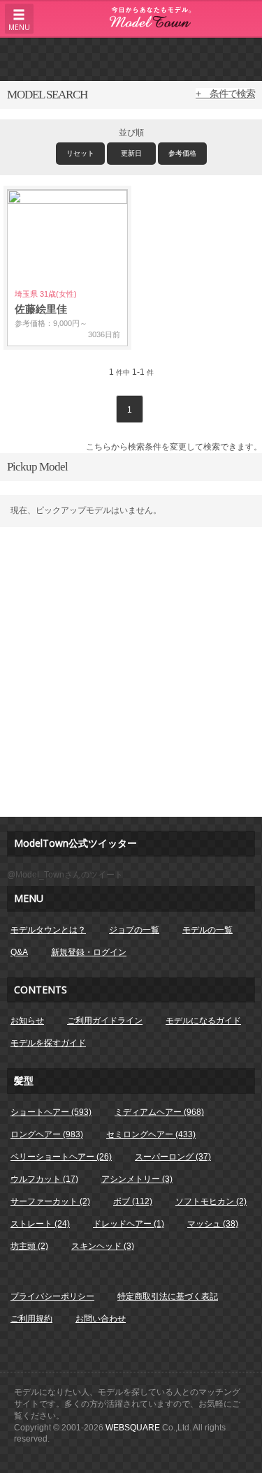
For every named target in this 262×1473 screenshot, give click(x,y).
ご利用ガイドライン (105, 1021)
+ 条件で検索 (225, 93)
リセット (80, 153)
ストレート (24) (40, 1224)
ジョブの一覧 (134, 930)
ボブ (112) (132, 1201)
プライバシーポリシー (52, 1296)
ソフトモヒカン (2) (211, 1201)
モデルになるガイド (203, 1021)
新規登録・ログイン (88, 952)
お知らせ (27, 1021)
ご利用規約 (31, 1319)
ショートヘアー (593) (51, 1112)
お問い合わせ (100, 1319)
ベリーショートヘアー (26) (61, 1157)
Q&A (19, 952)
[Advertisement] (131, 58)
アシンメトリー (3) (137, 1179)
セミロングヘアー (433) (151, 1134)
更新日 (131, 153)
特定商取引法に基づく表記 (167, 1296)
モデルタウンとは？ (48, 930)
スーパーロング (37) (173, 1157)
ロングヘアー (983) (46, 1134)
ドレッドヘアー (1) (128, 1224)
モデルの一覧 (207, 930)
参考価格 (182, 153)
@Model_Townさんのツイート (65, 875)
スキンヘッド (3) (102, 1246)
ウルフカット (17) (44, 1179)
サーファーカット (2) (50, 1201)
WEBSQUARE (132, 1428)
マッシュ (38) (212, 1224)
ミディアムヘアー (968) (159, 1112)
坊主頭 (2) (29, 1246)
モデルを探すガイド (48, 1043)
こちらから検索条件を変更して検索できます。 (174, 447)
